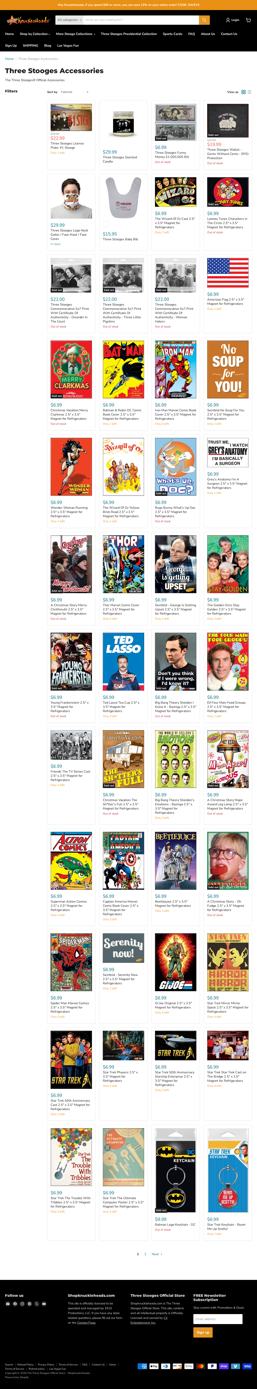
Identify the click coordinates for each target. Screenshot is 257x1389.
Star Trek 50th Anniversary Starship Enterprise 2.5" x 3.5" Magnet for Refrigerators (174, 1078)
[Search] (204, 20)
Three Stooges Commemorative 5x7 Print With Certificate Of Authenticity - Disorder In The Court (70, 313)
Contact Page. (86, 1323)
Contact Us (229, 34)
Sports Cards (172, 34)
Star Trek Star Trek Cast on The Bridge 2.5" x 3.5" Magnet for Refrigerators (226, 1076)
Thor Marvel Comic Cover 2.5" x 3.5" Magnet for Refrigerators (121, 609)
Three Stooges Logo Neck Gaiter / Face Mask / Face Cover (69, 234)
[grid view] (243, 92)
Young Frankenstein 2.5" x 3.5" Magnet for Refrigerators (70, 706)
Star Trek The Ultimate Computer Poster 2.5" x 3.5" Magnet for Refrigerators (123, 1202)
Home (9, 34)
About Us (208, 34)
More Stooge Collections (74, 34)
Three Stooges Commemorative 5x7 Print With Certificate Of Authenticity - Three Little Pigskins (122, 313)
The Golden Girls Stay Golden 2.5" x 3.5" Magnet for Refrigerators (226, 609)
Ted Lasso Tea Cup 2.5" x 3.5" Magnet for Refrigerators (121, 706)
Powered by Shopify (17, 1377)
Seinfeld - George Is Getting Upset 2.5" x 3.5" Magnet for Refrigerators (175, 609)
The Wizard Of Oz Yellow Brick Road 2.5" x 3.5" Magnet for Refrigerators (121, 512)
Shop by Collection (34, 34)
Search (9, 1364)
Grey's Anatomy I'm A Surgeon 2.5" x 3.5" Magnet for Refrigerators (227, 483)
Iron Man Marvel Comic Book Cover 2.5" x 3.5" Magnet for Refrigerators (175, 414)
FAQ (191, 34)
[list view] (249, 92)
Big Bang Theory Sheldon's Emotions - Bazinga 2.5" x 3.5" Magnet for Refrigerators (174, 806)
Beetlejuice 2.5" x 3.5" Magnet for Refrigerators (173, 903)
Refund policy (37, 1369)
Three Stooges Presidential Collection (129, 34)
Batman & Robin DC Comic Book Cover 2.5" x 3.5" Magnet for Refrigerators (122, 414)
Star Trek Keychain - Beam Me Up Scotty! (226, 1226)
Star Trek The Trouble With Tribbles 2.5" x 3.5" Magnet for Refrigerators (71, 1202)
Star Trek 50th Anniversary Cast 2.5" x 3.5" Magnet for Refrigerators (70, 1104)
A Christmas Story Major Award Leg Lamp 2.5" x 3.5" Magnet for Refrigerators (227, 804)
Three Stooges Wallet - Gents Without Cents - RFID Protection (228, 153)
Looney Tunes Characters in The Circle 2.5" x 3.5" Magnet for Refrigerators (227, 223)
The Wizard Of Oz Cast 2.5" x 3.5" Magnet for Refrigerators (175, 223)
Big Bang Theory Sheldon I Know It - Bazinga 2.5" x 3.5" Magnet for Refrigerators (175, 706)
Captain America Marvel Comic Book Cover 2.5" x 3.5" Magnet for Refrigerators (120, 907)
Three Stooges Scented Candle (120, 159)
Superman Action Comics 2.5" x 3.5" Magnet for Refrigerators (69, 905)
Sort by (52, 92)
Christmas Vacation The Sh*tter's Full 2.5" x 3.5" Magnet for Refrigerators (121, 804)
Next (156, 1254)
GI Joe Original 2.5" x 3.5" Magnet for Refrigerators (173, 1005)
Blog (47, 45)
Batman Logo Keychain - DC (175, 1224)
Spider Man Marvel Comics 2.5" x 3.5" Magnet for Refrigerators (70, 1007)
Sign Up (11, 45)
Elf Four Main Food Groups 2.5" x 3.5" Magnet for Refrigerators (226, 706)
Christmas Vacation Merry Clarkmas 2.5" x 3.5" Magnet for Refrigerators (69, 414)
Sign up (203, 1332)
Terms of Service (68, 1364)
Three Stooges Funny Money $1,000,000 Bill (172, 154)
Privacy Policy (46, 1364)
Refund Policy (25, 1364)
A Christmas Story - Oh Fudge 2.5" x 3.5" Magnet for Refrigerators (225, 905)
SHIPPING (30, 45)
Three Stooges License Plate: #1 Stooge (67, 145)
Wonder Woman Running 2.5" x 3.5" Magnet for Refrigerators (69, 512)
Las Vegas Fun (68, 45)
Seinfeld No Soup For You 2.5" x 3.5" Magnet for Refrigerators (225, 414)
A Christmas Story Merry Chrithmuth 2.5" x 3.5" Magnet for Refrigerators (69, 609)
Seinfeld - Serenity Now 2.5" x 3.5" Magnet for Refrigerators (120, 979)
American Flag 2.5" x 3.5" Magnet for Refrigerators (225, 301)
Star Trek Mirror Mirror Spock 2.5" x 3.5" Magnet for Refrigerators (228, 1007)
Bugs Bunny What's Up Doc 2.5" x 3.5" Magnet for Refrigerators (175, 512)
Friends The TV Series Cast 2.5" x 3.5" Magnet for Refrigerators (70, 775)
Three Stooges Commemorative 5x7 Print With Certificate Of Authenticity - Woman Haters (174, 313)
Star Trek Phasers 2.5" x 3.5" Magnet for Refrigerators (120, 1076)
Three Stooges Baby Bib (120, 239)
